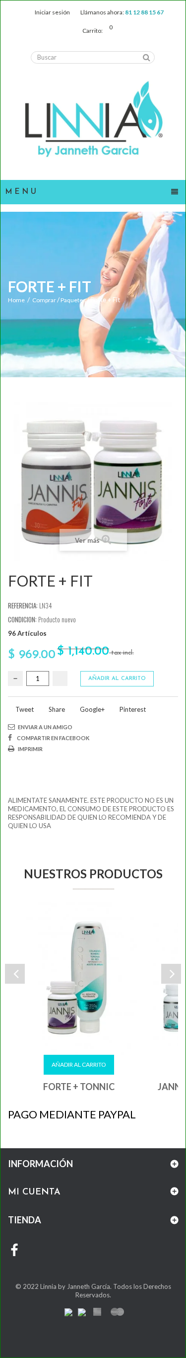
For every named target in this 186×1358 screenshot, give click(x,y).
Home (16, 300)
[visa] (68, 1311)
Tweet (24, 709)
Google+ (91, 709)
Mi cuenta (34, 1192)
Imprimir (30, 749)
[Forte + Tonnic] (78, 978)
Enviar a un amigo (45, 727)
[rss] (117, 1311)
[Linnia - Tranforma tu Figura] (93, 119)
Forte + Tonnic (79, 1086)
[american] (97, 1311)
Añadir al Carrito (79, 1064)
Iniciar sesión (52, 12)
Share (56, 709)
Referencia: (23, 605)
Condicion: (22, 619)
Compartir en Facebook (53, 738)
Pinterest (132, 709)
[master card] (82, 1311)
